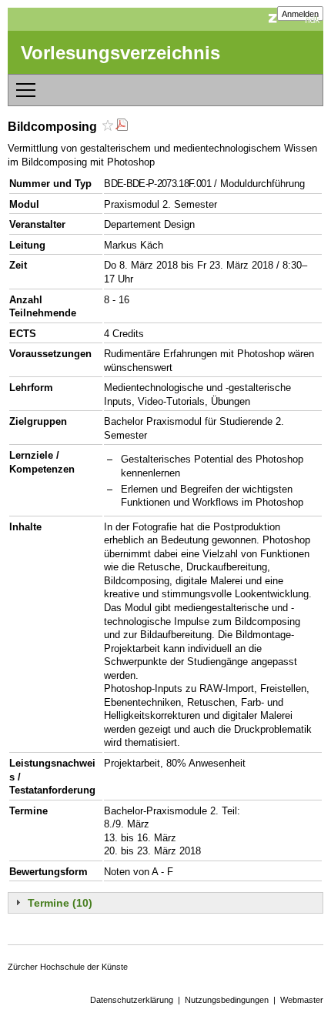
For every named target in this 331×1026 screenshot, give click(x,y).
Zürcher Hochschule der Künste (68, 966)
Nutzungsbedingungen (227, 999)
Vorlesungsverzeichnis (120, 52)
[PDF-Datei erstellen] (121, 126)
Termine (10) (60, 903)
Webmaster (301, 999)
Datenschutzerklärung (131, 999)
